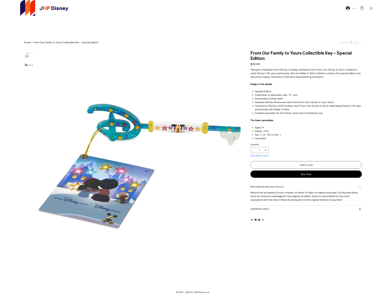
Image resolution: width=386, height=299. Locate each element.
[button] (362, 8)
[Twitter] (262, 219)
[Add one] (266, 150)
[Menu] (371, 8)
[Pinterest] (259, 219)
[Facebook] (255, 219)
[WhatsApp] (251, 219)
